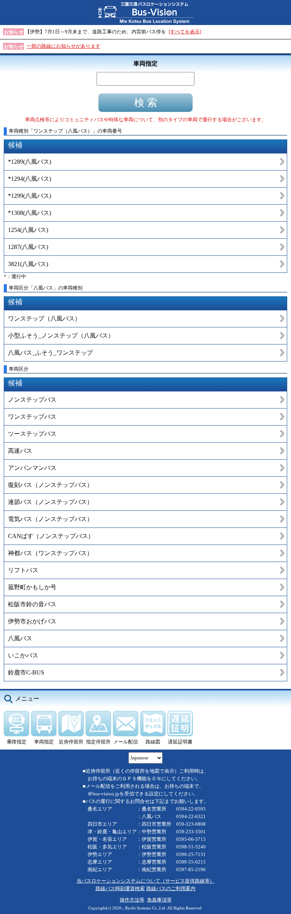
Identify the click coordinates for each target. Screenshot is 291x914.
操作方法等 (132, 900)
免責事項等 (159, 900)
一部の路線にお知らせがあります (63, 46)
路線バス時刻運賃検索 (120, 888)
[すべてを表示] (185, 31)
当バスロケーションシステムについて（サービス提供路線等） (145, 881)
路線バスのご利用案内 (171, 888)
